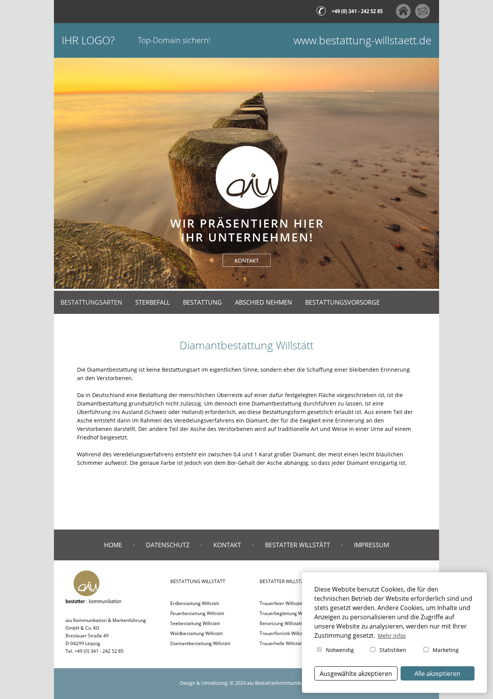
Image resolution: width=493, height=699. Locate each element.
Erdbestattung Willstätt (194, 603)
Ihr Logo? (88, 40)
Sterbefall (152, 302)
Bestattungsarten (91, 302)
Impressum (371, 545)
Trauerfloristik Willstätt (284, 633)
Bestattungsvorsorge (342, 302)
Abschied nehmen (263, 302)
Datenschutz (167, 545)
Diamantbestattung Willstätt (200, 643)
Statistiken (392, 650)
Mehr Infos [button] (392, 635)
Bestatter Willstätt (297, 545)
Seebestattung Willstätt (195, 623)
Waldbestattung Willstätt (196, 633)
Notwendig (339, 650)
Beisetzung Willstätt (281, 623)
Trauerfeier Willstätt (281, 603)
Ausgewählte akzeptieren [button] (356, 673)
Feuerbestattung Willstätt (197, 613)
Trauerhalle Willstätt (281, 643)
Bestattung (202, 302)
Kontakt (227, 545)
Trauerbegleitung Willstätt (287, 613)
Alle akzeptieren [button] (437, 673)
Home (113, 545)
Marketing (445, 650)
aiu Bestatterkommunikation (280, 682)
